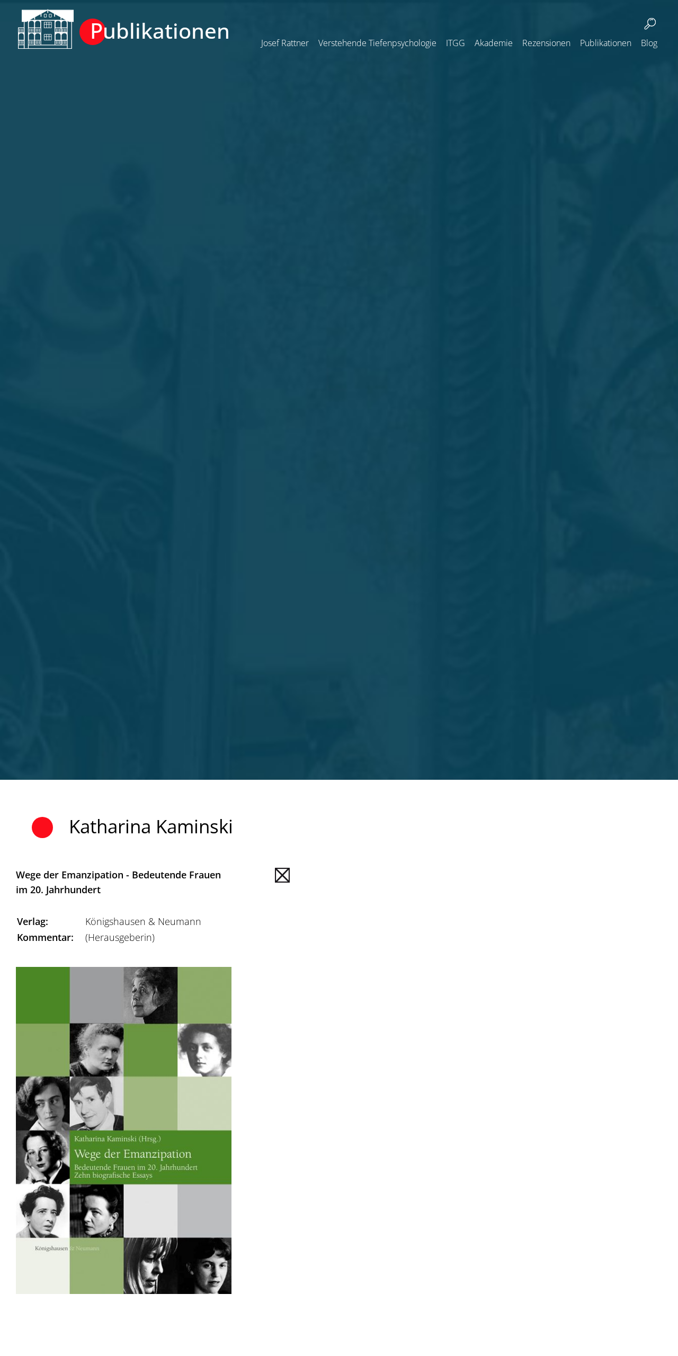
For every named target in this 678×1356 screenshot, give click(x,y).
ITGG (455, 43)
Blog (649, 43)
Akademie (494, 43)
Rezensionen (546, 43)
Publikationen (605, 43)
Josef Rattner (285, 43)
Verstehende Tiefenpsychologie (377, 43)
